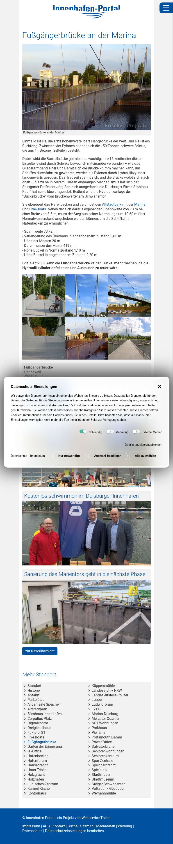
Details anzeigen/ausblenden (143, 444)
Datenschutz (19, 455)
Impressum (37, 455)
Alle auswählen (145, 455)
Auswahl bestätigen (107, 455)
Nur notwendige (69, 455)
